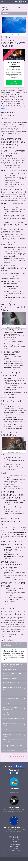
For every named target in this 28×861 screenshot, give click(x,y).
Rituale (20, 133)
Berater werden (15, 850)
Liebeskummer (5, 89)
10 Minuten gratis (8, 54)
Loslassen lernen (16, 167)
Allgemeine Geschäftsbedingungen (15, 843)
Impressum (15, 841)
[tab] (14, 13)
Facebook (19, 766)
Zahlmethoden (15, 848)
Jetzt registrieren (14, 82)
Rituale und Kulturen (18, 756)
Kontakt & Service (15, 839)
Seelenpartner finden (19, 240)
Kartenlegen (4, 397)
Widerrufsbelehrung (16, 844)
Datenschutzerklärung (15, 846)
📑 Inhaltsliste (7, 13)
